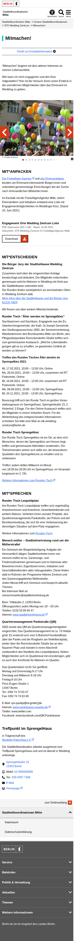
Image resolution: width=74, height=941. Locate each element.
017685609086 (23, 771)
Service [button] (7, 862)
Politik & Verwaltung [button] (16, 882)
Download (11, 238)
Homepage (13, 789)
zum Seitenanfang (56, 802)
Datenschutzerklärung (18, 831)
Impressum (11, 822)
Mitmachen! (39, 25)
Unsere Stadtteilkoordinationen (50, 21)
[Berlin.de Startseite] (10, 4)
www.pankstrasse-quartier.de (30, 707)
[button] (4, 132)
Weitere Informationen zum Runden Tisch (27, 480)
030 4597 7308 (21, 777)
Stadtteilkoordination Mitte (16, 21)
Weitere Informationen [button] (17, 912)
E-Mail (10, 783)
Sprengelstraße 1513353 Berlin (17, 764)
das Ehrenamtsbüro (52, 178)
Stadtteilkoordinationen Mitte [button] (22, 812)
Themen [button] (7, 902)
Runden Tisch (43, 533)
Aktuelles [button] (8, 892)
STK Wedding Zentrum (16, 25)
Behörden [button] (8, 872)
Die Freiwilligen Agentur (16, 178)
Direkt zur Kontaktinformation (35, 51)
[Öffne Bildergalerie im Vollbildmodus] (72, 159)
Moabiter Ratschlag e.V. (16, 739)
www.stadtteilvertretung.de (29, 614)
